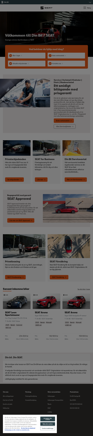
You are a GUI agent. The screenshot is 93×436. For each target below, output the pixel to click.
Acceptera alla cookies (48, 419)
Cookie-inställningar (47, 428)
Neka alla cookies (48, 424)
